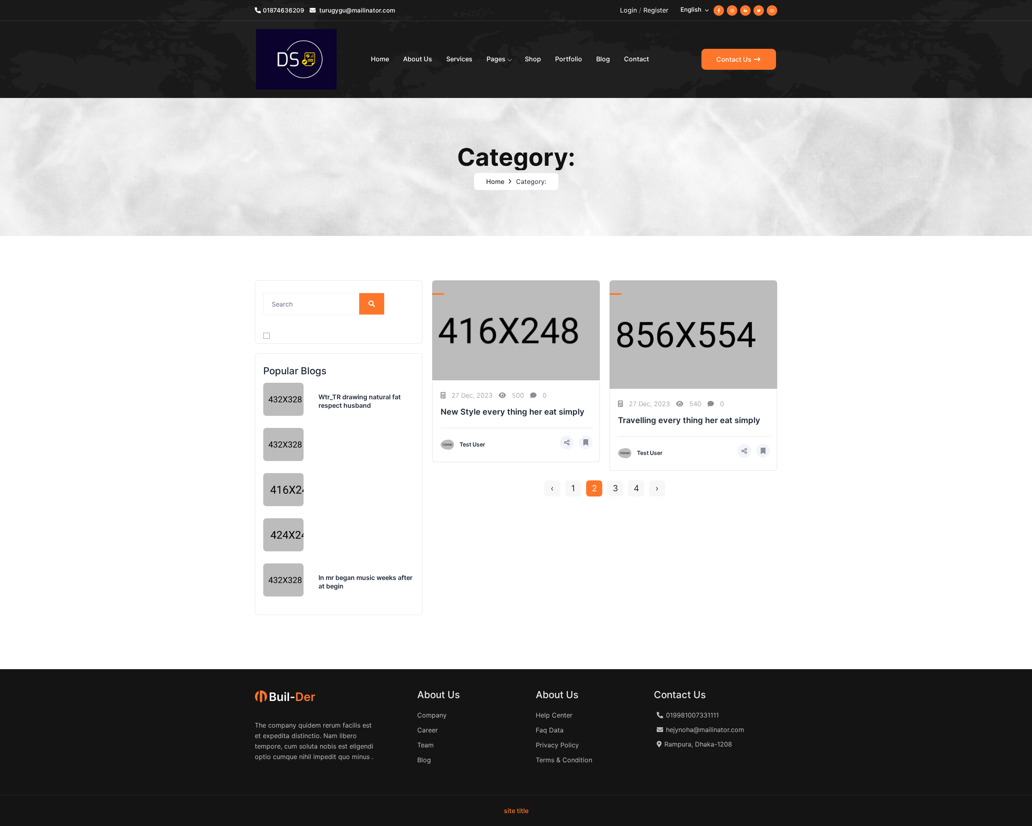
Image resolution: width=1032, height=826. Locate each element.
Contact (636, 59)
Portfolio (568, 59)
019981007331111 (692, 715)
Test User (472, 444)
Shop (533, 59)
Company (432, 715)
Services (459, 59)
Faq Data (550, 730)
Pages (496, 59)
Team (425, 745)
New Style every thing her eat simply (513, 412)
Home (380, 59)
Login (628, 10)
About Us (417, 59)
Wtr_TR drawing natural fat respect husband (359, 401)
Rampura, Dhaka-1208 (698, 744)
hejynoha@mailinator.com (705, 730)
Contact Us (734, 59)
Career (427, 730)
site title (516, 811)
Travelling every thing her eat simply (689, 420)
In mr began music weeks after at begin (365, 582)
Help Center (554, 715)
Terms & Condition (564, 760)
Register (655, 10)
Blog (603, 59)
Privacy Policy (557, 745)
